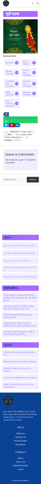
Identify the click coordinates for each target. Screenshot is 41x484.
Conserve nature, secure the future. (17, 369)
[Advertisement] (20, 208)
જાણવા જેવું (20, 462)
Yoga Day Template (27, 93)
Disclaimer (20, 444)
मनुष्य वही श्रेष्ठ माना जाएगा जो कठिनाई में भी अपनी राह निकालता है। (19, 324)
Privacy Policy (20, 441)
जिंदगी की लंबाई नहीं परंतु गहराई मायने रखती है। (17, 316)
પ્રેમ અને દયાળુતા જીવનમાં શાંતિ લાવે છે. (19, 253)
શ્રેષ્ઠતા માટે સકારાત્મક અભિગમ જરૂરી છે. (19, 277)
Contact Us (20, 437)
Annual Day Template (27, 72)
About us (20, 433)
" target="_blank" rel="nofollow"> (20, 118)
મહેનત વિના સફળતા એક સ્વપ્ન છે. (16, 260)
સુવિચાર (20, 458)
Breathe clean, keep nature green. (19, 361)
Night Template (9, 93)
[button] (32, 3)
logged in (22, 160)
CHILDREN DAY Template (9, 83)
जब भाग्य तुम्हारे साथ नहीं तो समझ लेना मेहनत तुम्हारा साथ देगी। (18, 307)
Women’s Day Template (27, 83)
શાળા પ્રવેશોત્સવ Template (9, 103)
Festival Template (9, 72)
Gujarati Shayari (20, 465)
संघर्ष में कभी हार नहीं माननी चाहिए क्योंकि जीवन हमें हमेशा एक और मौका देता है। (20, 298)
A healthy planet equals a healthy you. (19, 353)
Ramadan (9, 62)
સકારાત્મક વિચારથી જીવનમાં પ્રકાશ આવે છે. (19, 268)
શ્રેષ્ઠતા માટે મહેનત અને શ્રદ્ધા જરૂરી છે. (19, 245)
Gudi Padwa (26, 62)
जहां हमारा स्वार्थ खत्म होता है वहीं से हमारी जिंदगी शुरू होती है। (18, 333)
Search (32, 179)
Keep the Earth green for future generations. (18, 385)
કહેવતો (20, 469)
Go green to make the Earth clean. (20, 377)
